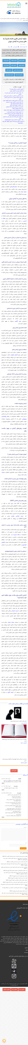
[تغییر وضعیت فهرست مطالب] (23, 87)
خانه (27, 18)
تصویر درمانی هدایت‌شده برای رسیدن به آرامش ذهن (12, 117)
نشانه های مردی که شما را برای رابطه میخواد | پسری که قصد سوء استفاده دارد (15, 873)
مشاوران (26, 948)
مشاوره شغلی (8, 70)
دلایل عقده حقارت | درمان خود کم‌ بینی (19, 721)
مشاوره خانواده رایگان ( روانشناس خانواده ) (19, 880)
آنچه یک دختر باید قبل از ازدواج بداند (20, 878)
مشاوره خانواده (14, 60)
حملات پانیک (11, 622)
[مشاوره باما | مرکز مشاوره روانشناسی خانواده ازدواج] (14, 4)
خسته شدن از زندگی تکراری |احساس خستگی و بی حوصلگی (16, 887)
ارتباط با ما (26, 952)
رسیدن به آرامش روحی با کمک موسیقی (13, 107)
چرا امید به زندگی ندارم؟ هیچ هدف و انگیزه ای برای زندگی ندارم (15, 884)
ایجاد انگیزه (10, 692)
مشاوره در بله (14, 989)
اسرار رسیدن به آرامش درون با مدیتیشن (13, 102)
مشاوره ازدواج (22, 60)
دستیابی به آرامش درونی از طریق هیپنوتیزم (13, 120)
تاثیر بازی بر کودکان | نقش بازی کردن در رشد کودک (17, 882)
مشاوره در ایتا (21, 989)
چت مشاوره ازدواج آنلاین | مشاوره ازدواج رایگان (18, 870)
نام (26, 843)
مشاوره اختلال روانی (9, 75)
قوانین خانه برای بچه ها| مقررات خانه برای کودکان (18, 856)
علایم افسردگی (13, 187)
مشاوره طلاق (13, 65)
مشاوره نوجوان (21, 65)
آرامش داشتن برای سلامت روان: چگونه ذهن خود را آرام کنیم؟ (12, 122)
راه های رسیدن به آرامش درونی (16, 91)
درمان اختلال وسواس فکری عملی (21, 891)
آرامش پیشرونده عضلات (16, 108)
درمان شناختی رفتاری (17, 516)
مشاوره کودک (6, 60)
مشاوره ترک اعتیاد (19, 75)
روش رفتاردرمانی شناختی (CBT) (15, 115)
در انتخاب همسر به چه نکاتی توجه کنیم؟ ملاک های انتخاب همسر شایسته (14, 864)
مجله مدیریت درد (15, 535)
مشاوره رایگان (25, 904)
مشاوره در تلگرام (7, 989)
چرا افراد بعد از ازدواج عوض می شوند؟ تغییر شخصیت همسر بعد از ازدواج (15, 859)
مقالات (26, 950)
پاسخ (3, 783)
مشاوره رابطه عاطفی (18, 70)
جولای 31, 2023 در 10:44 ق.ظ (6, 793)
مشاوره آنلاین (14, 771)
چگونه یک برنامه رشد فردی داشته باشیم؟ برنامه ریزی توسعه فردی (15, 867)
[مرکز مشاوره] (14, 12)
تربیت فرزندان (14, 611)
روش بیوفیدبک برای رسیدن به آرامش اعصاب (12, 113)
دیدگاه (25, 827)
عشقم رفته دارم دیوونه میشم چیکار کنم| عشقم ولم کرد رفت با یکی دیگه (14, 893)
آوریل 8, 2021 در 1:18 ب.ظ (5, 786)
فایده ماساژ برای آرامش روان (16, 103)
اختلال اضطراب (14, 355)
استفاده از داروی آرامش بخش (15, 105)
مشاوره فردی (22, 18)
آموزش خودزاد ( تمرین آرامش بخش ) (14, 112)
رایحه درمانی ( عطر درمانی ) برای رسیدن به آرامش (13, 93)
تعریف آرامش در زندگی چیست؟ (16, 89)
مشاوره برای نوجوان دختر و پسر (21, 876)
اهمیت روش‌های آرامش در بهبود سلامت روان (13, 110)
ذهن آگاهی (18, 321)
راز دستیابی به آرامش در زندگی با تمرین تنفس (12, 96)
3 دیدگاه (9, 47)
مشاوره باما (16, 786)
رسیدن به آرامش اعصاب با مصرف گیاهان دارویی (12, 100)
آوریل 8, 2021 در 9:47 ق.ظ (5, 778)
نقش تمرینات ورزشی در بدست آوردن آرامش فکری (12, 98)
